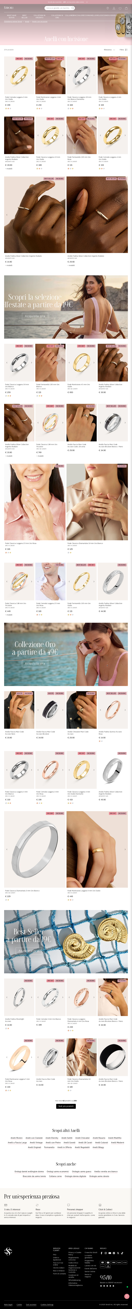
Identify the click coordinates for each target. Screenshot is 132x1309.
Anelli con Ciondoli (34, 1138)
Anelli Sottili (66, 1138)
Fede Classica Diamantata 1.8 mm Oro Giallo (79, 1080)
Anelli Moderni (117, 1143)
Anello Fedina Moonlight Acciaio (14, 1020)
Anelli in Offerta (64, 1147)
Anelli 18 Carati (85, 1143)
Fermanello (49, 1147)
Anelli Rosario (99, 1138)
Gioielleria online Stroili (13, 22)
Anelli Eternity (52, 1138)
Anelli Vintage (36, 1143)
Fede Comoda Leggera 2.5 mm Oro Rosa (48, 605)
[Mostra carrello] (126, 8)
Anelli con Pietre (53, 1143)
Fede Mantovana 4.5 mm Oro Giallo (79, 386)
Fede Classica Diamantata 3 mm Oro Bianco (22, 891)
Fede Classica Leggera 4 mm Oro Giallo (110, 98)
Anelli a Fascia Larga (17, 1143)
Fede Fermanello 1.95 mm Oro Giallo (79, 605)
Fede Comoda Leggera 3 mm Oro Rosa (47, 793)
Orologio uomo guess (81, 1171)
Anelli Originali (34, 1147)
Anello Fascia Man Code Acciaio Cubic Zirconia (77, 446)
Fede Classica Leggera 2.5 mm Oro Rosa (20, 543)
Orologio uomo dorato (99, 1176)
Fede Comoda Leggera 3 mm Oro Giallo (16, 98)
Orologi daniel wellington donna (29, 1171)
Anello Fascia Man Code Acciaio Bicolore (45, 733)
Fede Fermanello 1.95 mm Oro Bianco (47, 386)
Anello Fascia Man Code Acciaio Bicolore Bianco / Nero (111, 446)
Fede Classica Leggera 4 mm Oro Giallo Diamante (79, 793)
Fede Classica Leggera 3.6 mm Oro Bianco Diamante (79, 98)
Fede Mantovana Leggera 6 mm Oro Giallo (84, 891)
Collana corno (55, 1176)
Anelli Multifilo (114, 1138)
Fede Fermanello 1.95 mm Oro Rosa (79, 158)
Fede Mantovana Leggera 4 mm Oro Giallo (48, 98)
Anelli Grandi (69, 1143)
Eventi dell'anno (91, 1269)
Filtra (122, 50)
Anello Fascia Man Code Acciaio (45, 1080)
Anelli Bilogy (98, 1147)
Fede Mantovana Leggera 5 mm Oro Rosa (17, 1080)
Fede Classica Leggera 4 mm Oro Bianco (16, 793)
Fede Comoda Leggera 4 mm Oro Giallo (110, 158)
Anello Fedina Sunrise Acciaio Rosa (110, 733)
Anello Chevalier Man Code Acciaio (78, 733)
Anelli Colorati (101, 1143)
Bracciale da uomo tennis (34, 1176)
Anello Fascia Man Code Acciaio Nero (14, 733)
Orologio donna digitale (75, 1176)
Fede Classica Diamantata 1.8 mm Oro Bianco (85, 543)
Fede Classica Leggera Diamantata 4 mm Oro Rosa (78, 1020)
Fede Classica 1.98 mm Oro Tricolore (46, 446)
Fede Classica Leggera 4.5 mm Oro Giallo (48, 158)
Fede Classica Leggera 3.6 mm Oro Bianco (17, 386)
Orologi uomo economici (58, 1171)
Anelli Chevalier (82, 1138)
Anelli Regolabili (82, 1147)
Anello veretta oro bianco (105, 1171)
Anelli (27, 22)
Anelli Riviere (17, 1138)
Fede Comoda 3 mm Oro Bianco (48, 1019)
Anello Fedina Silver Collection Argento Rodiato (17, 158)
